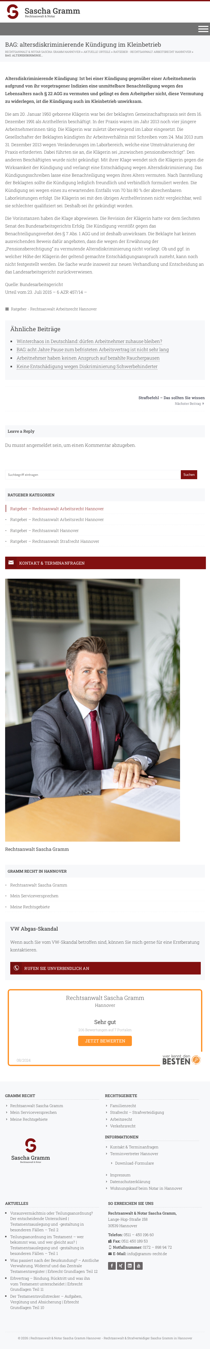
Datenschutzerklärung (130, 1181)
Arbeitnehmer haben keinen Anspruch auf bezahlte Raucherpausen (88, 358)
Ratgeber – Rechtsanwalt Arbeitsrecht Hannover (57, 508)
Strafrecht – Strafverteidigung (137, 1112)
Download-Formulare (134, 1163)
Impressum (120, 1174)
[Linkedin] (130, 1265)
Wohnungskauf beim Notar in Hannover (146, 1188)
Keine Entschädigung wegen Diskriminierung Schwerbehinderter (87, 366)
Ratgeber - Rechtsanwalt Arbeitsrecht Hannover (54, 308)
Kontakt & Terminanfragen (134, 1146)
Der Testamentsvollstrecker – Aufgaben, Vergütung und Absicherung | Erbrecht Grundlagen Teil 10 (46, 1302)
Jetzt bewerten (105, 1041)
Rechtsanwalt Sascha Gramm (38, 885)
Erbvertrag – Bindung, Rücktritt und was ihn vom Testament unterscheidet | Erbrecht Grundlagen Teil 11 (50, 1284)
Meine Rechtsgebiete (30, 906)
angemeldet (38, 445)
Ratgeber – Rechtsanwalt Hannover (44, 530)
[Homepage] (43, 12)
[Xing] (121, 1265)
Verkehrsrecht (122, 1125)
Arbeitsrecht (121, 1119)
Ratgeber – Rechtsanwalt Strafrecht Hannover (54, 541)
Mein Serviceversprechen (34, 895)
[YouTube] (139, 1265)
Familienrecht (123, 1105)
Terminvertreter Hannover (134, 1153)
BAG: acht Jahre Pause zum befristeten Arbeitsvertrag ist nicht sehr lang (93, 349)
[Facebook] (112, 1265)
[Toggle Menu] (203, 29)
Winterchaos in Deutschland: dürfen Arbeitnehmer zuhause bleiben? (89, 341)
